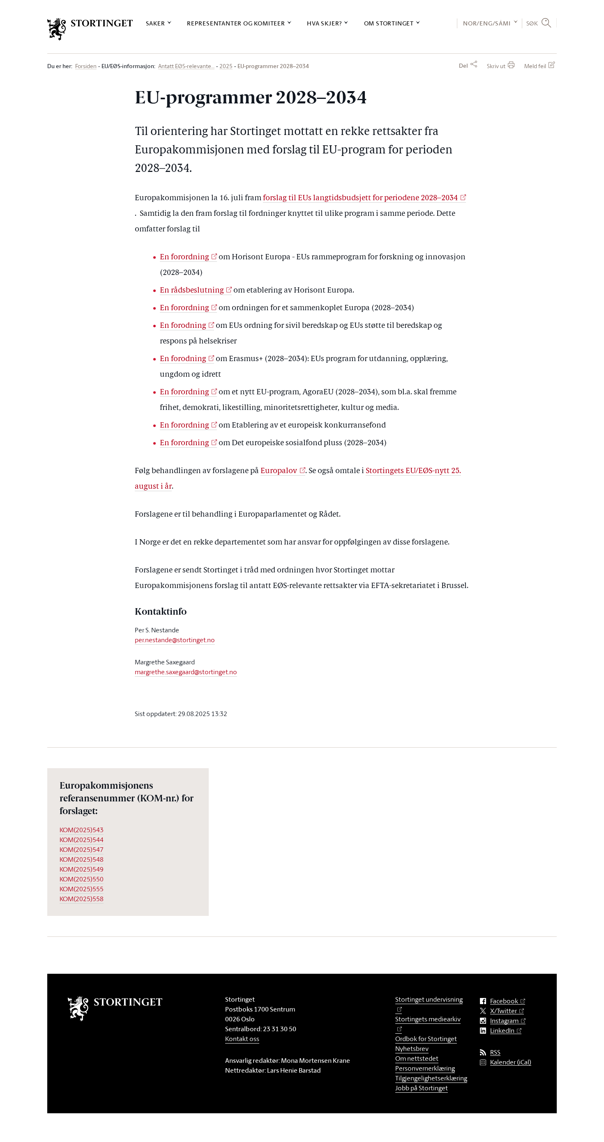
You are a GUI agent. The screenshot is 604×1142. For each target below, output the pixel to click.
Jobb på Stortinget (421, 1087)
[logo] (90, 29)
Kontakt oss (242, 1038)
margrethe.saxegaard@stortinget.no (186, 671)
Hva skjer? (324, 23)
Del (463, 66)
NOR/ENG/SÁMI (487, 23)
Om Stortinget (389, 23)
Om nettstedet (416, 1058)
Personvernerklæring (425, 1068)
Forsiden (86, 66)
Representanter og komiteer (236, 23)
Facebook (504, 1001)
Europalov (279, 471)
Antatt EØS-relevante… (186, 66)
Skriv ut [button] (496, 66)
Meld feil (535, 66)
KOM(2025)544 (82, 839)
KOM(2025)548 (82, 859)
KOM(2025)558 (82, 898)
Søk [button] (532, 23)
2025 (226, 66)
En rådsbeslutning (192, 291)
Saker (155, 23)
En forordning (184, 257)
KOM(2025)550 (82, 878)
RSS (495, 1052)
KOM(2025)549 (82, 869)
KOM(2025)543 (82, 829)
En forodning (183, 326)
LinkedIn (502, 1030)
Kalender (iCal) (510, 1062)
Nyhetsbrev (412, 1048)
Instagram (504, 1020)
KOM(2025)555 (82, 888)
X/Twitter (503, 1010)
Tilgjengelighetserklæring (431, 1077)
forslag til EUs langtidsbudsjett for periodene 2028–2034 (360, 198)
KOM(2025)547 (82, 849)
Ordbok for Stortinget (426, 1038)
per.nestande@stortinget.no (175, 639)
